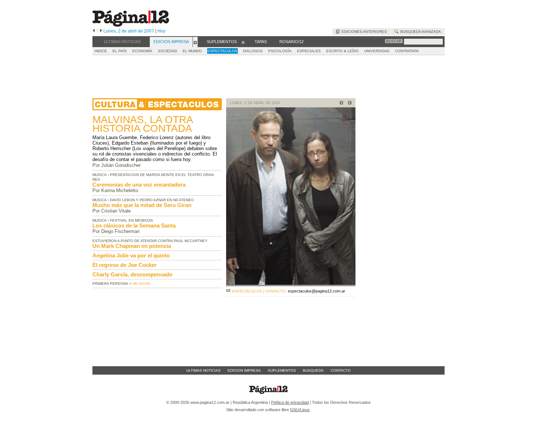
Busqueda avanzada (419, 32)
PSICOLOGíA (280, 51)
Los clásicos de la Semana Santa (134, 225)
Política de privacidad (290, 402)
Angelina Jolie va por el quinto (131, 255)
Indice (101, 51)
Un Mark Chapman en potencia (131, 246)
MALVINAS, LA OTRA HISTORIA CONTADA (142, 124)
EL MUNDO (192, 51)
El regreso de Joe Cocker (124, 265)
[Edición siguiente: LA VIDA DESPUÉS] (349, 104)
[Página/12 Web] (130, 25)
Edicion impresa (244, 370)
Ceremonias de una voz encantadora (139, 184)
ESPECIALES (309, 51)
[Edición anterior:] (340, 104)
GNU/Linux (300, 409)
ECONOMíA (142, 51)
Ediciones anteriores (363, 32)
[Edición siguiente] (101, 31)
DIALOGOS (253, 51)
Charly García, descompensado (132, 274)
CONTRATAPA (407, 51)
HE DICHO (142, 284)
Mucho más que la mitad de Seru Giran (141, 205)
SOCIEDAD (167, 51)
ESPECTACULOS (222, 51)
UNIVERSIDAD (376, 51)
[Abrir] (195, 42)
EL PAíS (120, 51)
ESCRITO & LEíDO (342, 51)
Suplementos (282, 370)
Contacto (341, 370)
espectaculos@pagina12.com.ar (316, 291)
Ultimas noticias (203, 370)
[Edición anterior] (93, 31)
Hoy (161, 31)
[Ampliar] (290, 283)
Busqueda (313, 370)
